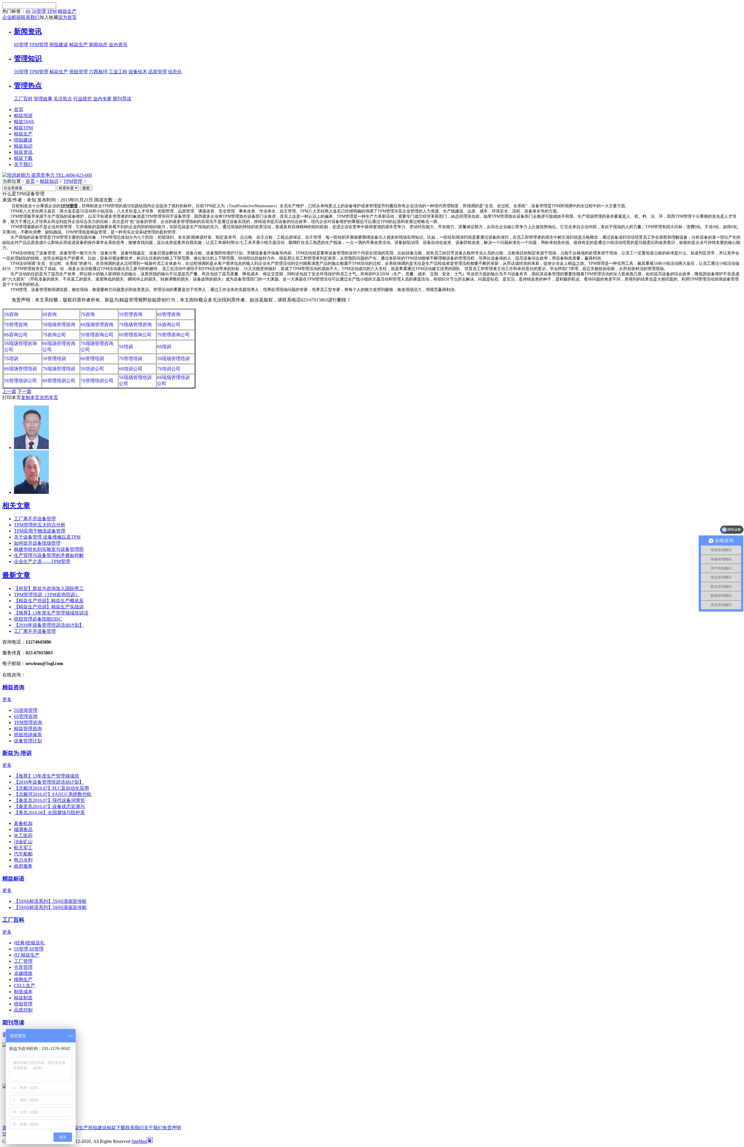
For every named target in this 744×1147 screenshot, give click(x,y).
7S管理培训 (130, 358)
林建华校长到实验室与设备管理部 (49, 549)
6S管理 (21, 44)
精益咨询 (13, 687)
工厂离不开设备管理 (35, 518)
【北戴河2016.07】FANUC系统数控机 (53, 794)
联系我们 (30, 17)
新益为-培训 (17, 753)
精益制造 (23, 997)
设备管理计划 (28, 740)
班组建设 (58, 44)
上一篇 (9, 391)
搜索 (86, 188)
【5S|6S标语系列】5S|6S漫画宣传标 (50, 901)
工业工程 (118, 71)
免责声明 (171, 1127)
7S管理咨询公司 (173, 334)
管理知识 (28, 58)
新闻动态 (98, 44)
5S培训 (126, 346)
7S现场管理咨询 (135, 324)
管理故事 (43, 98)
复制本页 (30, 397)
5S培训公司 (92, 368)
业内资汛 (118, 44)
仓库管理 (23, 967)
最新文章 (16, 575)
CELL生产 (24, 985)
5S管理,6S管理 (29, 948)
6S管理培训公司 (58, 380)
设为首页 (67, 17)
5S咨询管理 (25, 710)
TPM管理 (38, 44)
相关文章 (16, 505)
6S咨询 (49, 314)
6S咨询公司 (16, 334)
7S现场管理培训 (58, 368)
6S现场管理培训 (20, 368)
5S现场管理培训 (173, 358)
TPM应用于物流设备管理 (39, 530)
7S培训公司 (168, 368)
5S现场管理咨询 (58, 324)
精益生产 (67, 11)
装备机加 (23, 823)
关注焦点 (62, 98)
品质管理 (157, 71)
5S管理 (39, 11)
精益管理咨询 (28, 728)
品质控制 (23, 1009)
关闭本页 (49, 397)
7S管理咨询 (16, 324)
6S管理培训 (92, 358)
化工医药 (23, 835)
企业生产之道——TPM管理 (42, 561)
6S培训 (164, 346)
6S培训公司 (130, 368)
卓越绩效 (23, 973)
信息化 (175, 71)
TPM (52, 11)
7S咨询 (88, 314)
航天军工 (23, 847)
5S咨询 (11, 314)
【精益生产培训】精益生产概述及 (49, 600)
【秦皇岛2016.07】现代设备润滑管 (49, 800)
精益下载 (116, 1127)
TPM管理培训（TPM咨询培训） (47, 594)
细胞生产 (23, 979)
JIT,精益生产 (27, 955)
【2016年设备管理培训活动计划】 (49, 625)
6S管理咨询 (168, 314)
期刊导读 (122, 98)
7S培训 (11, 358)
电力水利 (23, 859)
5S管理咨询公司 (97, 334)
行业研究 (82, 98)
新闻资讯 (28, 31)
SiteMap (139, 1141)
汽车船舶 (23, 853)
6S (28, 11)
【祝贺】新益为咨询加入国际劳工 (49, 588)
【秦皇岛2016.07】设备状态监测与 (49, 806)
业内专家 (102, 98)
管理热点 (28, 85)
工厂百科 (23, 98)
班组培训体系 (28, 734)
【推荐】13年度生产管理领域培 (46, 775)
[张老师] (31, 447)
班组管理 (78, 71)
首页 (30, 181)
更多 (7, 699)
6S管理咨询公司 (135, 334)
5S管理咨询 (130, 314)
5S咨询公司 (168, 324)
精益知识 (49, 181)
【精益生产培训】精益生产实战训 (49, 606)
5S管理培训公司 (20, 380)
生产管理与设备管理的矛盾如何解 (49, 555)
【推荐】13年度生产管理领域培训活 (51, 612)
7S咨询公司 (54, 334)
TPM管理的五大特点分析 (39, 524)
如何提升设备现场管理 (37, 543)
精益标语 (13, 879)
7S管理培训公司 (97, 380)
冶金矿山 (23, 841)
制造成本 (23, 991)
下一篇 (24, 391)
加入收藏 (49, 17)
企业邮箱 (11, 17)
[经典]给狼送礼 (29, 942)
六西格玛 (98, 71)
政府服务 (23, 866)
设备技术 (137, 71)
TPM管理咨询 (28, 722)
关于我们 (153, 1127)
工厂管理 (23, 961)
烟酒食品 (23, 829)
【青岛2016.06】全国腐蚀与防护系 (49, 812)
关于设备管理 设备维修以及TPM (47, 537)
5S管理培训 (54, 358)
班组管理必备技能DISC (38, 619)
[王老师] (31, 492)
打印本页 (11, 397)
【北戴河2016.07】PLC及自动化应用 (51, 788)
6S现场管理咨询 (97, 324)
